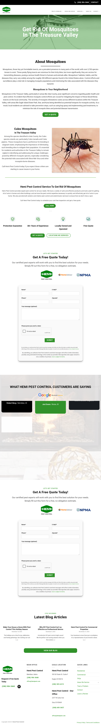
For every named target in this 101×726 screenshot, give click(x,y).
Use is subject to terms (74, 349)
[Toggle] (98, 682)
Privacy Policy (81, 722)
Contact (95, 11)
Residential (81, 671)
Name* (24, 290)
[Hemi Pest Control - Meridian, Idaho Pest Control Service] (19, 10)
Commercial (81, 675)
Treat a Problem (56, 11)
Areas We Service (70, 11)
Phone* (24, 298)
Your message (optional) (29, 306)
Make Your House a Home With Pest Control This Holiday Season (17, 628)
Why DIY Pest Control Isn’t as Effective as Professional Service (50, 628)
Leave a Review (82, 694)
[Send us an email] (19, 686)
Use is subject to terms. (58, 357)
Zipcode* (55, 298)
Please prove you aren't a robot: (31, 326)
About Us (88, 11)
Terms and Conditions (93, 722)
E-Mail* (54, 290)
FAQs (79, 678)
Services (80, 11)
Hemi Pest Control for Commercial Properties (84, 628)
